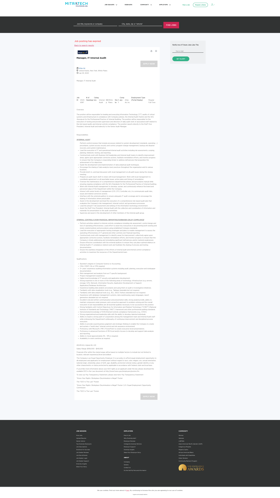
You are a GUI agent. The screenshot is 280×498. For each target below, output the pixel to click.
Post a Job (186, 5)
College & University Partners (133, 444)
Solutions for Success (83, 449)
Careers (126, 464)
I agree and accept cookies (140, 494)
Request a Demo (200, 5)
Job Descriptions (81, 446)
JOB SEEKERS (109, 4)
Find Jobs (79, 435)
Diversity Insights (81, 464)
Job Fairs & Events (81, 455)
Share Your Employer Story (132, 452)
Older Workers (183, 458)
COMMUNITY (144, 4)
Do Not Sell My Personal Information (135, 470)
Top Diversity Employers (84, 444)
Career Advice (80, 441)
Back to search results (84, 45)
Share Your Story (81, 466)
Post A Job (127, 435)
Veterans (181, 438)
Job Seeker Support (82, 461)
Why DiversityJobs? (130, 438)
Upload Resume (81, 438)
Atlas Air (82, 68)
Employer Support (130, 446)
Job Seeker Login (81, 458)
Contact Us (127, 467)
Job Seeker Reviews (82, 452)
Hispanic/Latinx (183, 449)
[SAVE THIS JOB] (156, 51)
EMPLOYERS (163, 4)
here (127, 490)
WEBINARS (128, 4)
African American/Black (186, 452)
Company (127, 462)
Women (181, 435)
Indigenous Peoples (185, 446)
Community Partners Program (188, 461)
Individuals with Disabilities (187, 455)
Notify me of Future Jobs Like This (185, 45)
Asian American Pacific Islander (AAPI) (190, 444)
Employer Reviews (129, 441)
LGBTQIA (181, 441)
